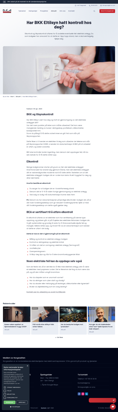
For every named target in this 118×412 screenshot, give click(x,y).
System (43, 408)
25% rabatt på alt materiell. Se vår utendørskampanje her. (27, 1)
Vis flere (60, 337)
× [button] (27, 366)
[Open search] (94, 11)
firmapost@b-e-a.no (109, 5)
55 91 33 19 (94, 5)
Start (12, 96)
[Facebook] (79, 393)
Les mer (17, 383)
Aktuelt (54, 11)
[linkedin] (86, 393)
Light (48, 408)
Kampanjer (33, 11)
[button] (16, 406)
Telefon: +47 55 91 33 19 (87, 379)
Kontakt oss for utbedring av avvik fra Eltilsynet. (46, 292)
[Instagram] (82, 393)
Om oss (62, 11)
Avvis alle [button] (22, 402)
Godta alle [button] (9, 402)
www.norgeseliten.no (13, 365)
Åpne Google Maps (50, 385)
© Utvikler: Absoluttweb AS (106, 408)
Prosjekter (44, 11)
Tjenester (22, 11)
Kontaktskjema (84, 383)
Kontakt (71, 11)
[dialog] (16, 387)
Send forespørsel (107, 11)
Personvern (34, 408)
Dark (52, 408)
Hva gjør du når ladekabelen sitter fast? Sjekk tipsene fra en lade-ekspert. (101, 327)
